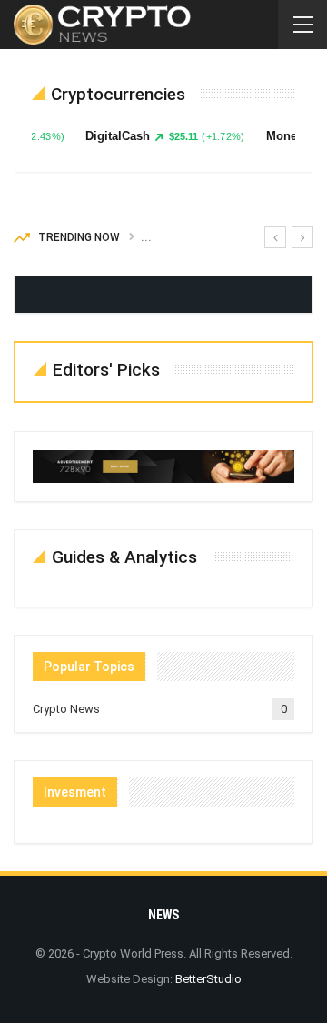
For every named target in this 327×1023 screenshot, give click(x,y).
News (163, 915)
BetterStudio (208, 979)
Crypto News (66, 709)
